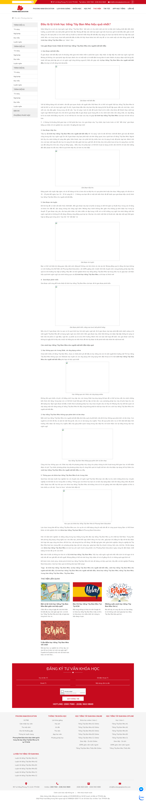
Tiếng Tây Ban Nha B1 (120, 731)
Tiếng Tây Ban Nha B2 (120, 734)
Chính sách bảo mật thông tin (64, 793)
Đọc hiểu (17, 38)
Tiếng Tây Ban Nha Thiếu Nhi (120, 748)
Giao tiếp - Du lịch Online (88, 741)
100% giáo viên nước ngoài (88, 745)
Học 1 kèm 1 (120, 720)
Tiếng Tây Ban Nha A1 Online (88, 724)
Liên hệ (131, 9)
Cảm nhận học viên (26, 724)
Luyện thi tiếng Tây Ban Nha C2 (26, 775)
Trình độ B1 (19, 68)
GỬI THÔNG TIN (73, 699)
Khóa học (77, 9)
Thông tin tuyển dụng (26, 734)
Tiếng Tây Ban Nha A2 (120, 727)
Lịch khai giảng (63, 9)
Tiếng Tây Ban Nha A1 (120, 724)
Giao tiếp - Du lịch (120, 741)
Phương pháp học (26, 18)
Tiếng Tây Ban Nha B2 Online (88, 734)
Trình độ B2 (19, 89)
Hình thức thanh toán (84, 793)
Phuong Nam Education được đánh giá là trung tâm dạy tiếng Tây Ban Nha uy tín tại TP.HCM (26, 740)
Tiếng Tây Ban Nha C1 (120, 738)
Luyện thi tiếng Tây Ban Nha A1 (26, 758)
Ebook (17, 111)
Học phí (87, 9)
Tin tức (106, 9)
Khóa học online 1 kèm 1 (88, 720)
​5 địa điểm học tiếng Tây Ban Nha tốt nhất (55, 643)
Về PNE (26, 720)
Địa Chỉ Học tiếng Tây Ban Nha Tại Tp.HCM (87, 605)
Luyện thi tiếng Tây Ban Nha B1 (26, 765)
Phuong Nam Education (43, 9)
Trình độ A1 (19, 25)
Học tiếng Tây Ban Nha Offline (120, 716)
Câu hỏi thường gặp (26, 731)
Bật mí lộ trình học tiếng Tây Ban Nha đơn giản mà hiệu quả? (54, 605)
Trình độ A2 (19, 46)
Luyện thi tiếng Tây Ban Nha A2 (26, 761)
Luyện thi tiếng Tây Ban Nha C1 (26, 772)
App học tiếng (119, 9)
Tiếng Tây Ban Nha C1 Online (88, 738)
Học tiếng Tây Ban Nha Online (88, 716)
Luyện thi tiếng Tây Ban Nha (26, 754)
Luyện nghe (18, 42)
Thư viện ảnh (26, 727)
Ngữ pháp (17, 33)
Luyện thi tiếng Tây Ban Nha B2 (26, 769)
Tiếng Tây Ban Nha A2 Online (88, 727)
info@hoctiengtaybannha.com (120, 2)
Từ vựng (17, 29)
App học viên (57, 734)
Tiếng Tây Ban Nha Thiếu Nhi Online (88, 748)
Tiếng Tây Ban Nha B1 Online (88, 731)
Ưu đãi (57, 727)
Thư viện (97, 9)
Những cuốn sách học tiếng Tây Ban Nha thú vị (118, 605)
